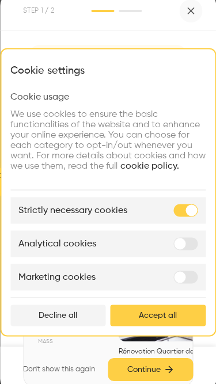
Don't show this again (59, 369)
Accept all (158, 315)
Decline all (58, 315)
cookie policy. (149, 165)
